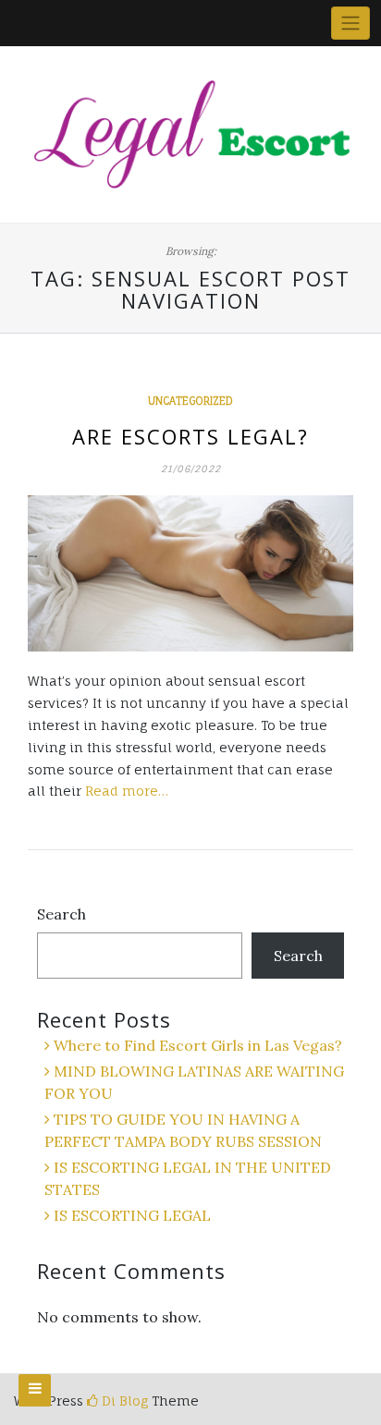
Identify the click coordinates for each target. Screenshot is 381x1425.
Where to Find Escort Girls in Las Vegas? (198, 1045)
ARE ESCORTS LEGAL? (190, 436)
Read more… (126, 790)
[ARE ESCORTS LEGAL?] (190, 573)
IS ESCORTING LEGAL (132, 1215)
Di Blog (123, 1400)
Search (61, 914)
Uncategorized (190, 401)
